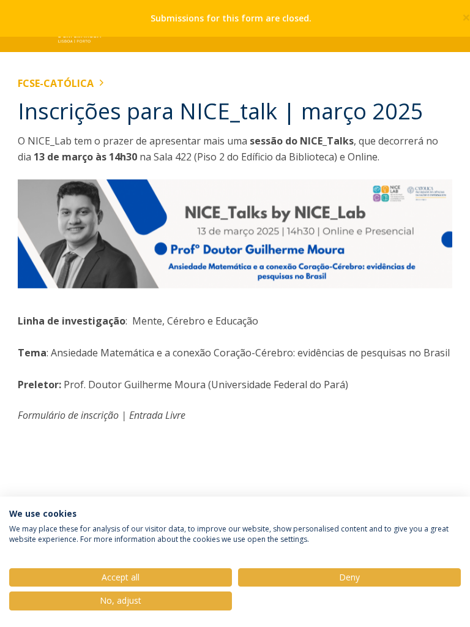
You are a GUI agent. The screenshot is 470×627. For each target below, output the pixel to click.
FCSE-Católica (56, 83)
